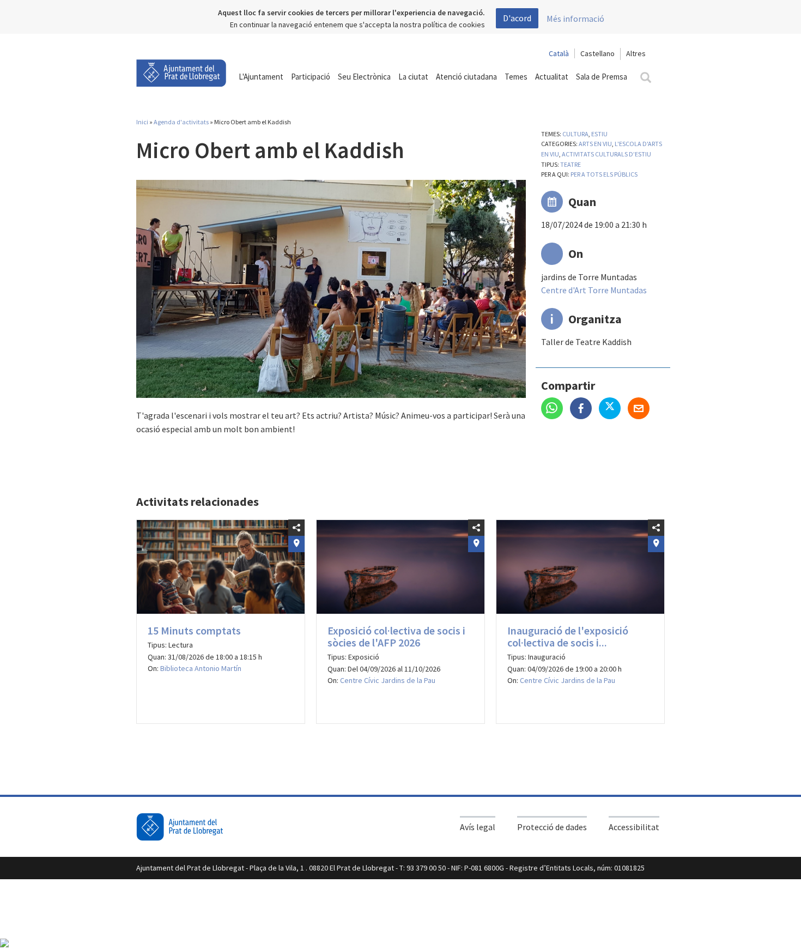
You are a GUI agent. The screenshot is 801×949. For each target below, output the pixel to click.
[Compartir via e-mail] (641, 409)
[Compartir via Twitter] (613, 409)
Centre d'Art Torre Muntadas (594, 290)
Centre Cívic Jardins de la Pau (387, 680)
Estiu (599, 134)
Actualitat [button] (551, 76)
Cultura (575, 134)
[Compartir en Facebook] (584, 409)
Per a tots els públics (604, 174)
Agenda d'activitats (181, 122)
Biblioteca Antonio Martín (200, 668)
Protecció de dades (552, 826)
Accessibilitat (634, 826)
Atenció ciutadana (466, 76)
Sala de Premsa (601, 76)
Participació (310, 76)
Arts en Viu (595, 144)
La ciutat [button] (413, 76)
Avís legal (477, 826)
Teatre (570, 164)
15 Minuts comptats (194, 630)
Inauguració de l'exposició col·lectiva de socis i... (567, 636)
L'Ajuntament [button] (261, 76)
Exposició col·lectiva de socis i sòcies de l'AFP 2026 (396, 636)
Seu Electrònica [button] (364, 76)
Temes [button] (516, 76)
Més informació (575, 18)
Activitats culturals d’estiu (606, 154)
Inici (142, 122)
